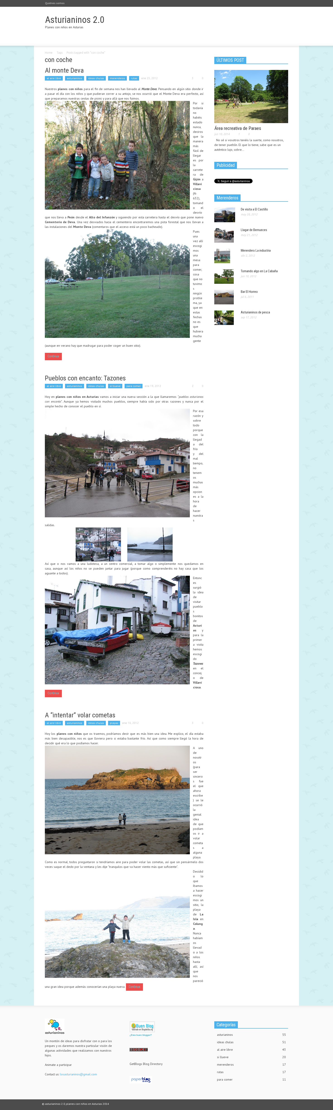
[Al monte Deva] (117, 155)
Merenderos (227, 198)
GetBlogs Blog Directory (146, 1064)
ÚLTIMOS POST (230, 60)
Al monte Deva (64, 70)
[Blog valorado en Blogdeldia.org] (142, 1026)
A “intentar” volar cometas (80, 715)
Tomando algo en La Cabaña (259, 271)
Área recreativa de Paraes (237, 128)
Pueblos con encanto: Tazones (85, 378)
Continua (53, 356)
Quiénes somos (55, 3)
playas (114, 723)
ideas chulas (96, 78)
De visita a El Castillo (254, 209)
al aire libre (54, 78)
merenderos (117, 78)
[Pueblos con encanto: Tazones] (117, 463)
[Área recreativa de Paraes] (251, 96)
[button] (283, 39)
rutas (134, 78)
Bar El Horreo (249, 292)
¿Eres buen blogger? (141, 1035)
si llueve (115, 386)
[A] (117, 800)
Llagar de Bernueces (254, 230)
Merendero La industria (256, 250)
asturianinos (74, 78)
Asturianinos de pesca (255, 312)
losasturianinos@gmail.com (78, 1074)
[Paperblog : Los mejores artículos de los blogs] (141, 1079)
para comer (133, 386)
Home (49, 52)
